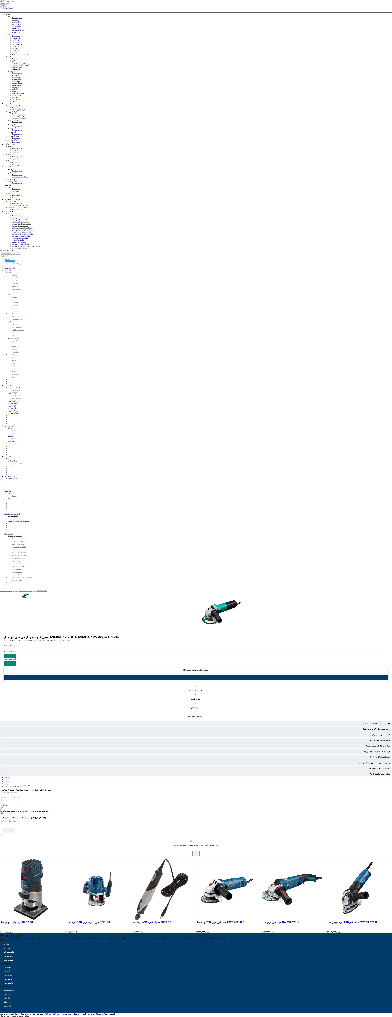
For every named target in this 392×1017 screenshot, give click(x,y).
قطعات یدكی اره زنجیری (21, 218)
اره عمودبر (16, 38)
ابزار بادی (7, 456)
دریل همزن (16, 32)
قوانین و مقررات (9, 952)
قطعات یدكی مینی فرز (20, 238)
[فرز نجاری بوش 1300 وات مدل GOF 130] (96, 920)
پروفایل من (7, 967)
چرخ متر (15, 152)
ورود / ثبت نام (6, 259)
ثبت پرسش (8, 830)
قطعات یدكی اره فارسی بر (21, 224)
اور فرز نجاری (17, 67)
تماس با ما (7, 948)
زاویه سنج (15, 165)
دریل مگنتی (16, 28)
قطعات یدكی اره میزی (20, 226)
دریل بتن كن (16, 24)
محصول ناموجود (196, 677)
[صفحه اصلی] (192, 11)
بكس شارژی (12, 403)
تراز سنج (11, 436)
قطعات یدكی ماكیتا (15, 536)
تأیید (2, 813)
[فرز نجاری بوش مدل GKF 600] (30, 920)
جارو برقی (15, 87)
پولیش (14, 91)
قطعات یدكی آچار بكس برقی (22, 230)
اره (13, 197)
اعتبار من (7, 971)
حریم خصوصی (8, 956)
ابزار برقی (7, 270)
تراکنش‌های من (8, 983)
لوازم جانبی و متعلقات (12, 514)
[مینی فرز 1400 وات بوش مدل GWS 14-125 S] (357, 920)
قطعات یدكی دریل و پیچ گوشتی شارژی (26, 246)
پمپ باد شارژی (13, 410)
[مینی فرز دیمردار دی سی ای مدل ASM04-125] (25, 599)
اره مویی (15, 52)
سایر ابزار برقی (13, 338)
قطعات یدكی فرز (18, 240)
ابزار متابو (7, 1002)
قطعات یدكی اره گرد (19, 220)
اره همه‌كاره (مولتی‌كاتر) (20, 54)
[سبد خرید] (196, 11)
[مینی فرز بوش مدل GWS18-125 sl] (292, 920)
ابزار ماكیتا (7, 998)
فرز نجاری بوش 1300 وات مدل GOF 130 (87, 922)
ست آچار (15, 191)
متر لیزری (15, 150)
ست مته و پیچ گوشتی (20, 205)
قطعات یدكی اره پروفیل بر (21, 232)
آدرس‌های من (8, 979)
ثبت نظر (4, 805)
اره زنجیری (16, 50)
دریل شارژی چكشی (19, 118)
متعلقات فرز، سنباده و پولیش (18, 521)
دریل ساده (15, 20)
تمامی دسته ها (17, 18)
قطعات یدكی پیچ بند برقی (21, 236)
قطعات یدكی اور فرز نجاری (22, 228)
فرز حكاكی (16, 69)
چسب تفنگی (16, 95)
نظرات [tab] (6, 782)
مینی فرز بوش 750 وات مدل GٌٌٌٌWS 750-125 (220, 922)
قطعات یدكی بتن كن (19, 248)
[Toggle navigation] (14, 1)
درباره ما (6, 944)
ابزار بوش (7, 994)
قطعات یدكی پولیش (19, 242)
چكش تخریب (16, 26)
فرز (9, 321)
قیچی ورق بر (16, 99)
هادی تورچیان (4, 1016)
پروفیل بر (15, 48)
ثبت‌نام (7, 263)
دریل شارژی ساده (18, 109)
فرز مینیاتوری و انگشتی (20, 65)
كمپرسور (15, 101)
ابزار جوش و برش (10, 476)
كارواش (15, 89)
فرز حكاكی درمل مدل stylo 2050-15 (151, 922)
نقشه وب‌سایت (8, 960)
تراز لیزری (15, 158)
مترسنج (10, 428)
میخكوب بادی (12, 461)
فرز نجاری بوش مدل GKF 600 (16, 922)
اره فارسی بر (17, 44)
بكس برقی (16, 75)
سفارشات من (8, 975)
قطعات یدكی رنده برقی (20, 244)
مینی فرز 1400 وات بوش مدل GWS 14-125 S (352, 922)
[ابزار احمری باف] (6, 1)
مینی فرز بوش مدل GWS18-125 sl (280, 922)
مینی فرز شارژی (14, 401)
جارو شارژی (12, 408)
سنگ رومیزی (16, 79)
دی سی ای (11, 651)
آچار (9, 493)
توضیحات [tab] (7, 777)
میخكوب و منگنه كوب (20, 177)
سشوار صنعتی (17, 83)
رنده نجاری (16, 81)
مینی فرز (15, 61)
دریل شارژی (12, 393)
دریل (9, 272)
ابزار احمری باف (10, 268)
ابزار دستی (8, 491)
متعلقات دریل (13, 516)
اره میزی (15, 46)
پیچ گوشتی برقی (18, 30)
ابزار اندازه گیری (10, 426)
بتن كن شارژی (13, 413)
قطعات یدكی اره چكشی (20, 222)
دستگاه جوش (12, 478)
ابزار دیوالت (7, 1006)
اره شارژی (12, 405)
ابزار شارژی (8, 385)
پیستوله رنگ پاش (18, 93)
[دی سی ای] (10, 665)
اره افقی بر (16, 42)
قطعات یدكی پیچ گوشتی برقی (22, 234)
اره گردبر (15, 40)
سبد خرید (4, 265)
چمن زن (15, 97)
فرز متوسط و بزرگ (19, 63)
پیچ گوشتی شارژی (14, 387)
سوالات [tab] (6, 784)
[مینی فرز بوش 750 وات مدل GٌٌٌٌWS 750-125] (226, 920)
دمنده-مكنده (16, 85)
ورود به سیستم (10, 261)
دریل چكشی (16, 22)
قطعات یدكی (8, 534)
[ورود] (199, 11)
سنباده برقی (16, 77)
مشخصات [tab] (7, 780)
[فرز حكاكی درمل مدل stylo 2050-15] (161, 920)
